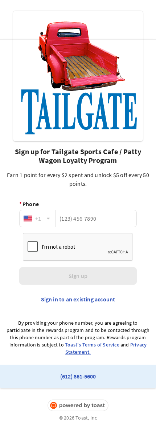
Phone (29, 204)
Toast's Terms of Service (92, 344)
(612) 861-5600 (78, 376)
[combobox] (37, 218)
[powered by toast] (78, 406)
